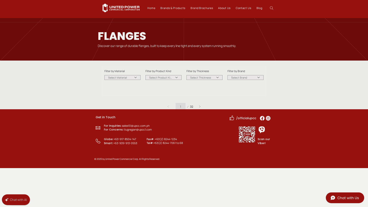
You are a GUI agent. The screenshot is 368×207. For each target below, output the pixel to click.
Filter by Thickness (197, 71)
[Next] (200, 106)
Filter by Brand (236, 71)
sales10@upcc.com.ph (136, 125)
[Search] (271, 8)
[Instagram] (268, 118)
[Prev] (168, 106)
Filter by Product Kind (158, 71)
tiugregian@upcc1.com (138, 129)
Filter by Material (114, 71)
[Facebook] (262, 118)
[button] (173, 8)
